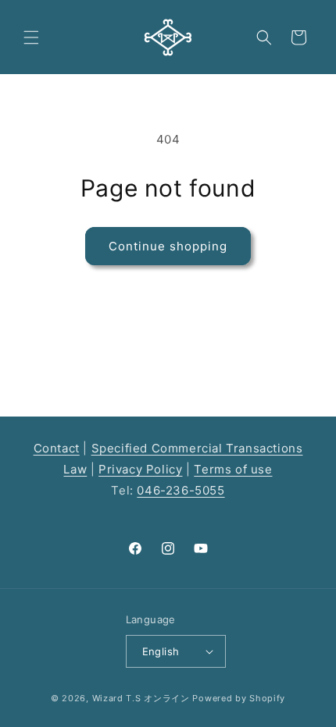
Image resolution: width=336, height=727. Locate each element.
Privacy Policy (140, 469)
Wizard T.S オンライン (141, 698)
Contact (57, 448)
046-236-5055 (180, 490)
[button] (31, 37)
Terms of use (233, 469)
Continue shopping (168, 246)
